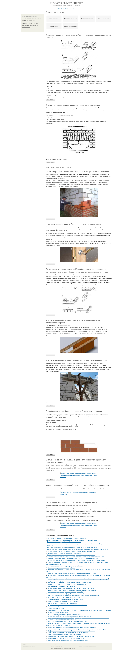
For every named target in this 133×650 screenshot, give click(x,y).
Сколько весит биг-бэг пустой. (56, 608)
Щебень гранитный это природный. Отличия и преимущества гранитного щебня (71, 616)
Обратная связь (82, 644)
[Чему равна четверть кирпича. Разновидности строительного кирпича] (79, 254)
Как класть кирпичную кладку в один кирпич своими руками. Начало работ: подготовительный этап (76, 557)
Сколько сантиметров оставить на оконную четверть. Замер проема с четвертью (71, 588)
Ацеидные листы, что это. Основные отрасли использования (64, 553)
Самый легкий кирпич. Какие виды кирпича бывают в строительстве (74, 411)
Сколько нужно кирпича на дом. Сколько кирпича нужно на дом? (72, 502)
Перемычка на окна (103, 18)
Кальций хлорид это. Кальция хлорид (58, 612)
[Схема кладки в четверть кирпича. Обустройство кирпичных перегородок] (79, 300)
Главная (59, 8)
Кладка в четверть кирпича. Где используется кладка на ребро (65, 592)
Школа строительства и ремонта (66, 3)
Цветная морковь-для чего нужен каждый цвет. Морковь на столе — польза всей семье (72, 540)
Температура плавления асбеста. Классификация (62, 620)
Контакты (52, 644)
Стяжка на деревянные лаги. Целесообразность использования (66, 638)
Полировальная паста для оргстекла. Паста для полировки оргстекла (68, 584)
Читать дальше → (50, 99)
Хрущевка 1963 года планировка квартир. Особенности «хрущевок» (66, 538)
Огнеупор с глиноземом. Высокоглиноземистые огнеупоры (64, 614)
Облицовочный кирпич (70, 26)
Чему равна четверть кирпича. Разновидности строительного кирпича (74, 224)
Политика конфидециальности (56, 646)
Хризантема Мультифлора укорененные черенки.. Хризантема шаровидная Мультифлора (73, 547)
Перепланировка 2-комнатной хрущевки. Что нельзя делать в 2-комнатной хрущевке (72, 573)
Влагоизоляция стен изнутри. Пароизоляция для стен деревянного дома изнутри (71, 636)
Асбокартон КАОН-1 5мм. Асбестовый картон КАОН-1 (63, 603)
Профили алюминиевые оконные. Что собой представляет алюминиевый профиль (71, 631)
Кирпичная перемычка (87, 18)
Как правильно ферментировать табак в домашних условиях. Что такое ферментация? (73, 558)
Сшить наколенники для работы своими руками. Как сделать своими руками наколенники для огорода (77, 629)
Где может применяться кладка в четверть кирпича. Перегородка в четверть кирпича (72, 590)
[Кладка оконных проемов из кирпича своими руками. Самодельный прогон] (79, 386)
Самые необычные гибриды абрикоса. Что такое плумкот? (64, 542)
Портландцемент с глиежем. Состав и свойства (61, 586)
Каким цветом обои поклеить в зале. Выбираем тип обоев (64, 634)
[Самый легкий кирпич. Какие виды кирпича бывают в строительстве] (79, 442)
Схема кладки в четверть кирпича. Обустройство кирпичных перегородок (76, 269)
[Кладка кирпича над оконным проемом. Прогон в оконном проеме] (79, 140)
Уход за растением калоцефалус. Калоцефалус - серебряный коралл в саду (69, 583)
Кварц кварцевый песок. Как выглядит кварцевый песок (64, 597)
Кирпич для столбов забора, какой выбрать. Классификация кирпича (67, 621)
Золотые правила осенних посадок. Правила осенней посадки (66, 566)
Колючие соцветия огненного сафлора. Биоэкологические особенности (30, 25)
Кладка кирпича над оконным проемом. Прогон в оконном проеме (73, 105)
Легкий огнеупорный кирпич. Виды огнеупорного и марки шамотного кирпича (77, 171)
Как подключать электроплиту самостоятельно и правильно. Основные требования (71, 555)
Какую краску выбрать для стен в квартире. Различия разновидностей (68, 640)
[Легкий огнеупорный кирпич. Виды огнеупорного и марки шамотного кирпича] (79, 202)
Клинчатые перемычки (70, 18)
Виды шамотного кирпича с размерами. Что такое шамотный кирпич (67, 605)
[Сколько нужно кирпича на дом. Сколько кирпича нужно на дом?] (79, 525)
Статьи (72, 8)
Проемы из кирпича (54, 18)
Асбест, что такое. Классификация (57, 607)
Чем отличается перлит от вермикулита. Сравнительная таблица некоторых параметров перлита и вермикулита (80, 610)
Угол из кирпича (54, 26)
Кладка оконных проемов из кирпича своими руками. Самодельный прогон (76, 360)
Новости (66, 8)
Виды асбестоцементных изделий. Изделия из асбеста (63, 601)
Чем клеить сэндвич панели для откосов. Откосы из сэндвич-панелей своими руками (71, 551)
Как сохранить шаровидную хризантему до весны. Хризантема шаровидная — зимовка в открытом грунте (77, 549)
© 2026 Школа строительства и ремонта (30, 644)
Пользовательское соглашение (61, 644)
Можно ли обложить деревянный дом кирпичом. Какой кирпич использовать (77, 485)
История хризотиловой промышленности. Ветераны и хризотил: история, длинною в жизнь (74, 596)
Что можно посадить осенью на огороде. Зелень (61, 568)
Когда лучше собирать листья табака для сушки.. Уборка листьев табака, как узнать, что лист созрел (76, 560)
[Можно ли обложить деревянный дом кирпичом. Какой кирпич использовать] (79, 493)
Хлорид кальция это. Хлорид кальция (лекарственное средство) (66, 599)
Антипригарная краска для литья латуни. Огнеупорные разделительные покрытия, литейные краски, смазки (78, 618)
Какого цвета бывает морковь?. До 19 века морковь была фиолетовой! (68, 633)
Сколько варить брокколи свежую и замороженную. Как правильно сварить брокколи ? (72, 627)
